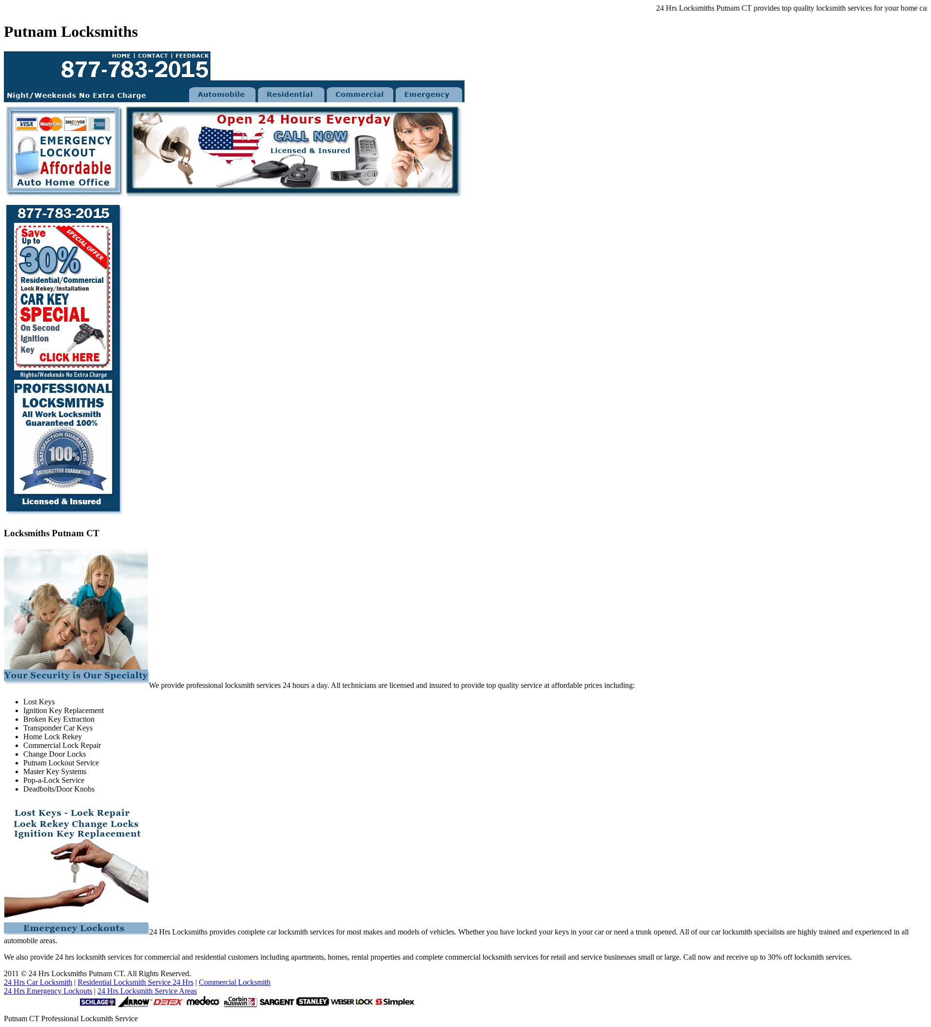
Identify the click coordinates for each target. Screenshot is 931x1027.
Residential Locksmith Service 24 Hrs (135, 982)
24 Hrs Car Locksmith (38, 982)
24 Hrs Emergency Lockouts (48, 991)
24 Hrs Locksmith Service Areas (147, 991)
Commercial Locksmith (235, 982)
